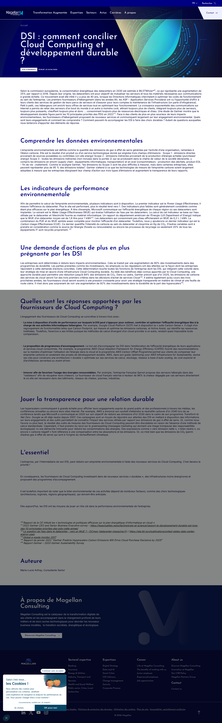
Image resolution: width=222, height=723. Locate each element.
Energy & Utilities (76, 673)
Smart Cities (108, 673)
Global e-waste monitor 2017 (39, 537)
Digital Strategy (110, 666)
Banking (72, 666)
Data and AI (108, 670)
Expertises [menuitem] (76, 12)
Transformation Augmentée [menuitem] (50, 12)
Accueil (24, 25)
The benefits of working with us (151, 670)
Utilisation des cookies (125, 709)
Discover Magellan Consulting (185, 666)
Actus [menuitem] (103, 12)
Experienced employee (147, 677)
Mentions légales (68, 709)
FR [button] (193, 3)
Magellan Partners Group (183, 677)
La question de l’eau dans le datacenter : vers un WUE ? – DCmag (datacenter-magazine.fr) (75, 531)
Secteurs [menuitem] (91, 12)
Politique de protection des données (95, 709)
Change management (113, 681)
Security (106, 684)
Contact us (176, 689)
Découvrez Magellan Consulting (40, 635)
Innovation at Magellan (182, 670)
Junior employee (144, 673)
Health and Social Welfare (80, 684)
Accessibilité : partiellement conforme (167, 709)
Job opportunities (145, 681)
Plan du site (143, 709)
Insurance (72, 670)
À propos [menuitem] (130, 12)
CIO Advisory (109, 677)
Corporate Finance (111, 688)
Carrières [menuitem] (115, 12)
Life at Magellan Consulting (150, 666)
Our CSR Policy (178, 673)
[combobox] (195, 3)
